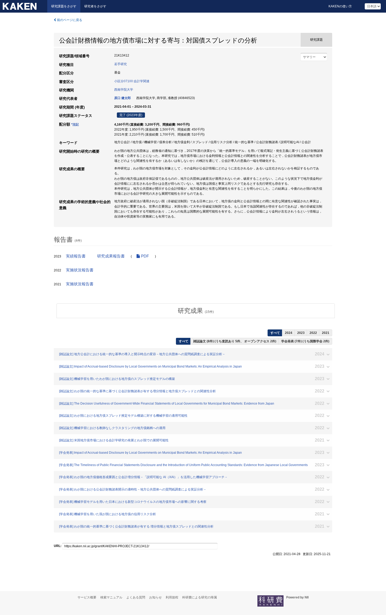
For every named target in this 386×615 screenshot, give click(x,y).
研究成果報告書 (111, 256)
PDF (144, 256)
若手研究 (120, 64)
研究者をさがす (95, 6)
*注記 (75, 124)
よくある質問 (135, 597)
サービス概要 (86, 597)
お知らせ (155, 597)
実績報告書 (76, 256)
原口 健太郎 (122, 98)
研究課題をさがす (63, 6)
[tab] (195, 310)
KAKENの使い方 (340, 6)
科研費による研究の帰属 (199, 597)
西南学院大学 (123, 89)
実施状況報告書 (79, 270)
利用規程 (172, 597)
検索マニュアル (111, 597)
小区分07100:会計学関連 (131, 81)
